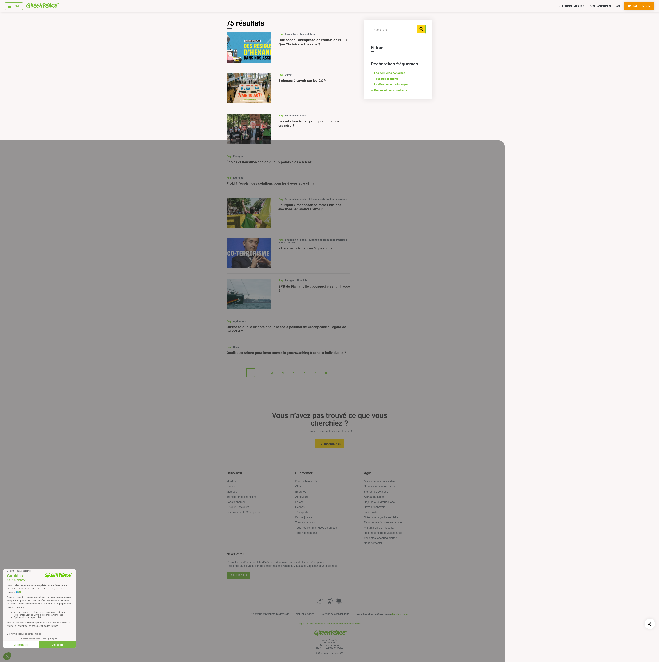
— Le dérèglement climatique (390, 84)
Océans (300, 507)
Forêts (299, 502)
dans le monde (399, 614)
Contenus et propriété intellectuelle (270, 614)
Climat (299, 486)
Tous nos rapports (306, 533)
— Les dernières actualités (388, 73)
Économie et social (306, 481)
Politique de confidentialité (335, 614)
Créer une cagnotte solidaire (381, 517)
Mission (231, 481)
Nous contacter (373, 543)
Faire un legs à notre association (383, 522)
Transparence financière (241, 497)
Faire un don (371, 512)
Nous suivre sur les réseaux (381, 486)
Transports (301, 512)
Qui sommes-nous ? (571, 6)
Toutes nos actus (305, 522)
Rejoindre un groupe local (379, 502)
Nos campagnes (600, 6)
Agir (619, 6)
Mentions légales (305, 614)
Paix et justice (303, 517)
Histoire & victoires (238, 507)
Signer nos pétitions (376, 491)
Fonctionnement (236, 502)
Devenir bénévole (374, 507)
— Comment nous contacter (389, 90)
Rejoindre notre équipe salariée (383, 533)
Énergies (300, 491)
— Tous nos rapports (385, 79)
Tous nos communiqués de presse (316, 527)
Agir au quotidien (374, 497)
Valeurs (231, 486)
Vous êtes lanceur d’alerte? (380, 538)
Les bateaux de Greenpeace (244, 512)
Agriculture (301, 497)
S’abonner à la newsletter (379, 481)
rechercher (332, 443)
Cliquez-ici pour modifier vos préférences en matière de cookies (329, 623)
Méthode (232, 491)
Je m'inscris (238, 575)
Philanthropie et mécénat (379, 527)
